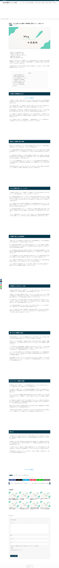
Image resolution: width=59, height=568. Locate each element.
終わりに (15, 85)
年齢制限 (25, 475)
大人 (22, 475)
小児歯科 (11, 475)
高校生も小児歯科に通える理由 (19, 76)
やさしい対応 (15, 475)
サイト (11, 542)
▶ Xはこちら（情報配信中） (29, 469)
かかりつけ (19, 475)
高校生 (27, 475)
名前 (11, 535)
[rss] (55, 0)
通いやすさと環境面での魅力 (19, 82)
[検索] (56, 0)
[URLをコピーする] (46, 480)
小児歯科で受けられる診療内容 (19, 79)
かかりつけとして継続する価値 (19, 84)
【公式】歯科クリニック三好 (9, 2)
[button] (12, 480)
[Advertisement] (29, 11)
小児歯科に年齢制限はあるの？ (19, 74)
